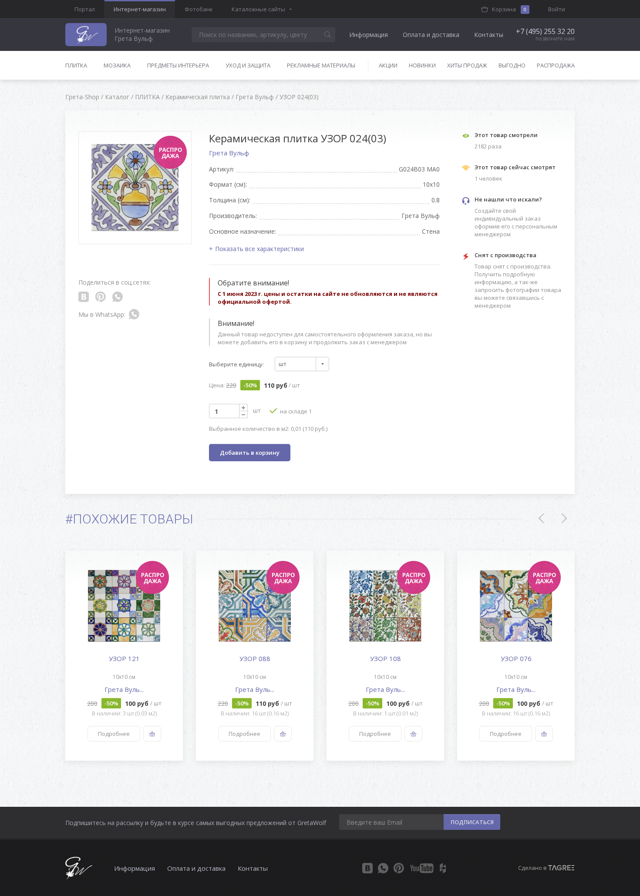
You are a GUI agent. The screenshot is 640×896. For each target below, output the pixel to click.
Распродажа (556, 65)
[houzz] (443, 868)
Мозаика (117, 65)
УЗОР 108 (385, 658)
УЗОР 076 (516, 658)
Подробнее (114, 734)
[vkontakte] (367, 868)
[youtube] (422, 868)
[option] (124, 655)
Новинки (422, 65)
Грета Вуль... (124, 689)
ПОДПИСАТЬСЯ (472, 822)
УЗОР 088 (254, 658)
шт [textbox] (282, 364)
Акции (388, 65)
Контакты (488, 34)
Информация (368, 34)
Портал (84, 9)
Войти (556, 9)
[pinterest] (399, 868)
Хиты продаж (467, 65)
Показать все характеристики (259, 249)
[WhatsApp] (383, 868)
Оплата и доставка (431, 34)
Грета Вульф (229, 152)
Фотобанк (199, 9)
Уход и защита (248, 65)
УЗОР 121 (124, 658)
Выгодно (512, 65)
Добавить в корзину (250, 452)
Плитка (76, 65)
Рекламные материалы (321, 65)
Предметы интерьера (178, 65)
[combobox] (302, 364)
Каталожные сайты (258, 9)
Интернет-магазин (140, 9)
